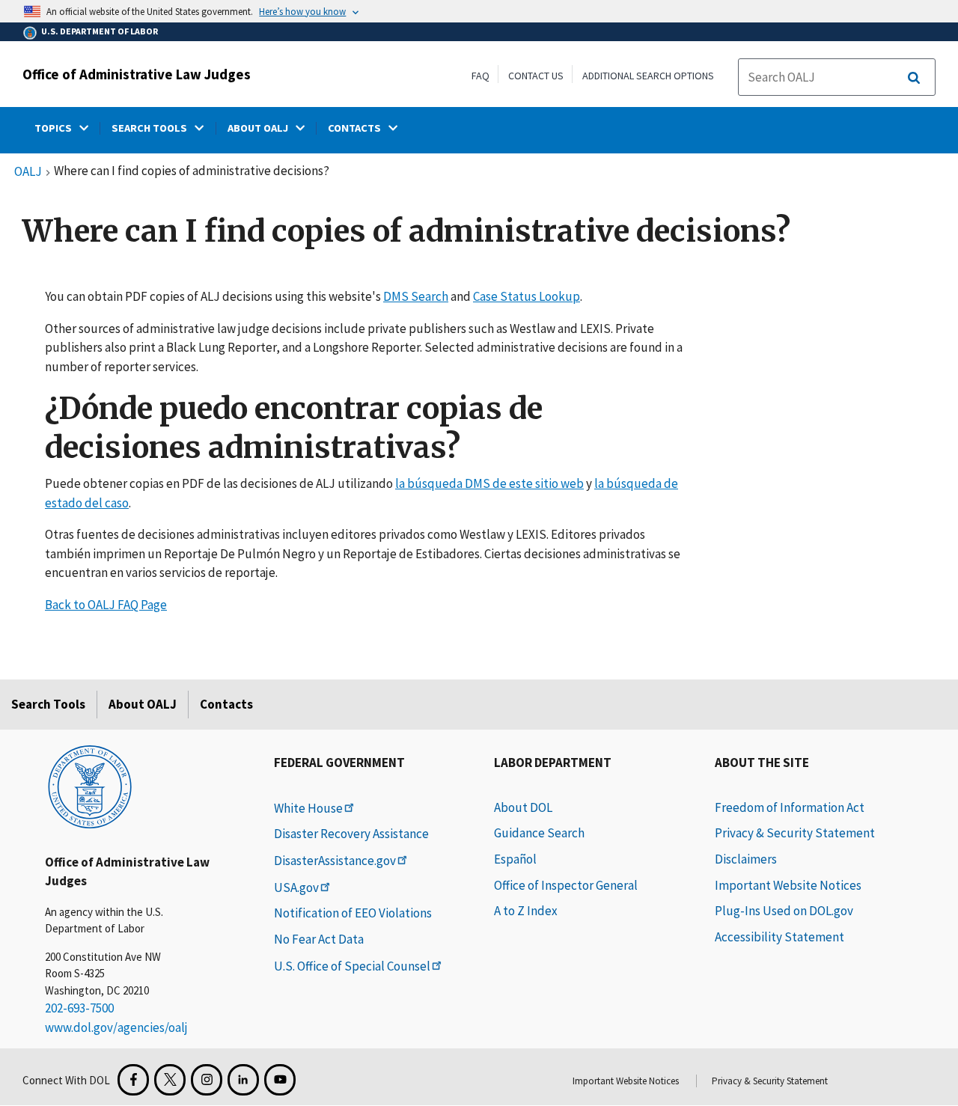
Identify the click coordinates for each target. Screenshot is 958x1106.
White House (308, 808)
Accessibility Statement (779, 937)
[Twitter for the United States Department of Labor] (170, 1080)
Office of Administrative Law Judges (136, 74)
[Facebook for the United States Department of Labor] (133, 1080)
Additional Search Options (648, 75)
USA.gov (296, 887)
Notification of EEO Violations (353, 913)
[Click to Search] (914, 78)
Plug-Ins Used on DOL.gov (784, 910)
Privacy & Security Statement (795, 833)
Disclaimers (746, 859)
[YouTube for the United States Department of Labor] (280, 1080)
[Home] (90, 786)
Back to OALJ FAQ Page (106, 604)
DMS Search (415, 296)
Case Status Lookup (526, 296)
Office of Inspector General (566, 885)
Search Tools (48, 704)
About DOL (523, 807)
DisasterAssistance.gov (335, 860)
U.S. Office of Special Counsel (352, 966)
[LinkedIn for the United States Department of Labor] (243, 1080)
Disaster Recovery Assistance (351, 833)
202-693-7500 (79, 1008)
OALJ (28, 172)
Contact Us (536, 75)
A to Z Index (526, 910)
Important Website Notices (788, 885)
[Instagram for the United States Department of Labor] (206, 1080)
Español (515, 859)
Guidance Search (539, 833)
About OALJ (143, 704)
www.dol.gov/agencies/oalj (116, 1027)
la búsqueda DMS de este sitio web (489, 483)
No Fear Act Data (319, 939)
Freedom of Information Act (789, 807)
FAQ (480, 75)
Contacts (226, 704)
